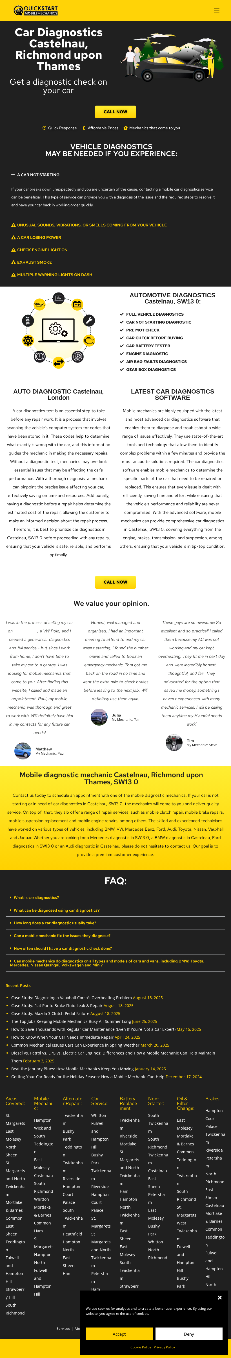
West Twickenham (187, 1230)
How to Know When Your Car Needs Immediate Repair (62, 1037)
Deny (189, 1334)
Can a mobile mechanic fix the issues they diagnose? (62, 935)
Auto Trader (25, 631)
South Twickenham (73, 1218)
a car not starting (38, 174)
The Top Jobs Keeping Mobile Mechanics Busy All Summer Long (71, 1021)
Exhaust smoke (34, 262)
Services (63, 1328)
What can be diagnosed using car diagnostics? (56, 910)
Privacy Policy (164, 1347)
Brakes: (213, 1098)
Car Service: (99, 1100)
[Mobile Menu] (216, 10)
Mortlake (128, 1144)
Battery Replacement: (128, 1103)
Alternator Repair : (73, 1100)
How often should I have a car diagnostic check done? (63, 948)
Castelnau (43, 1175)
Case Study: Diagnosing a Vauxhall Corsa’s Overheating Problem (71, 997)
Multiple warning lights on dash (54, 274)
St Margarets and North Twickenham (16, 1178)
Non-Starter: (156, 1100)
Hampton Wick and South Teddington (43, 1135)
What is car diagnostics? (36, 897)
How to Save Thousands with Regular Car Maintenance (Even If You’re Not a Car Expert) (93, 1029)
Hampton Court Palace (71, 1194)
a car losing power (39, 237)
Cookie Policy (140, 1347)
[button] (220, 1297)
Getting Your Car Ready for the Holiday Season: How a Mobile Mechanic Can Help (88, 1076)
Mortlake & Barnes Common (14, 1210)
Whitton (41, 1199)
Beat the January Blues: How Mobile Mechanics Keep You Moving (72, 1068)
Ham (38, 1230)
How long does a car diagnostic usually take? (55, 922)
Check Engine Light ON (42, 249)
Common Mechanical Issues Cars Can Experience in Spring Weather (75, 1045)
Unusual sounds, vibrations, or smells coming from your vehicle (92, 225)
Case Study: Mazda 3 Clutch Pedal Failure (50, 1013)
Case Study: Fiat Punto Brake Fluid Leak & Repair (57, 1005)
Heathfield (72, 1234)
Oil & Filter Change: (185, 1103)
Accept (119, 1334)
